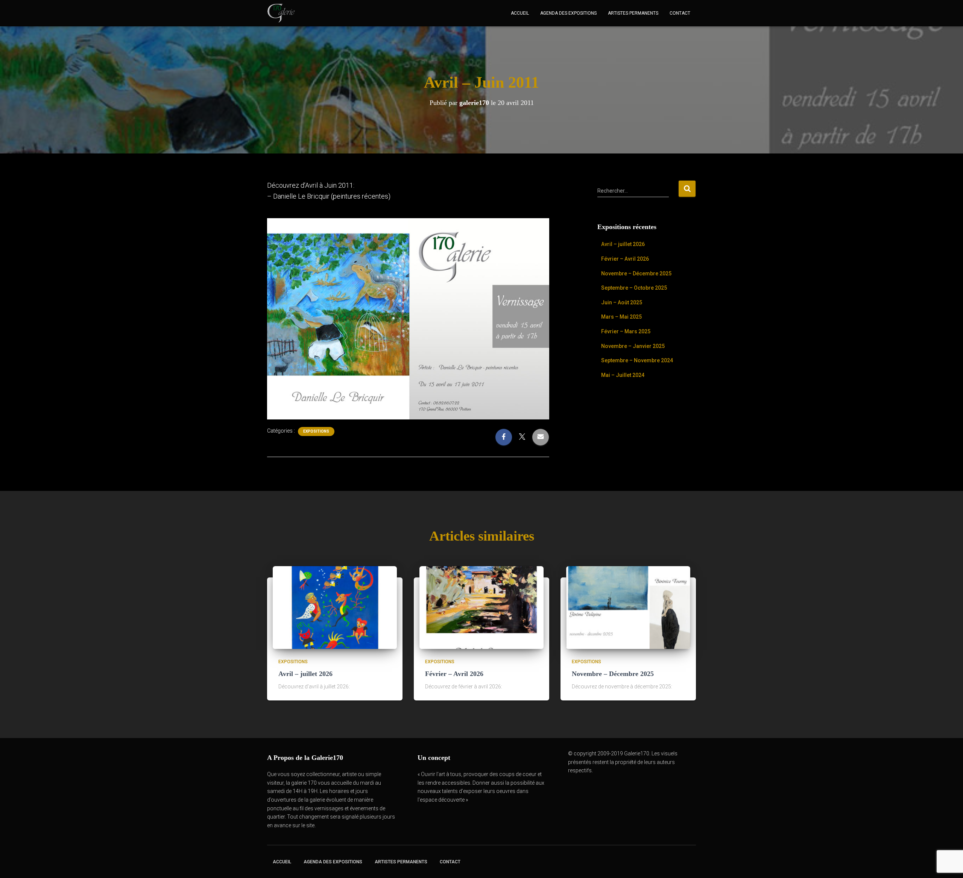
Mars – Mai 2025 (621, 317)
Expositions (316, 431)
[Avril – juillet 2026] (335, 607)
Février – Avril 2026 (625, 259)
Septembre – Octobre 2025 (634, 288)
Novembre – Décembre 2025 (636, 273)
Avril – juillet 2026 (623, 244)
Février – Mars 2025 (625, 331)
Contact (680, 13)
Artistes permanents (633, 13)
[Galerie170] (281, 13)
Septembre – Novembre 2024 (637, 360)
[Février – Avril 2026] (481, 607)
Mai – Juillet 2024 (622, 375)
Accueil (520, 13)
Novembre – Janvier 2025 (633, 346)
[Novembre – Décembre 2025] (628, 607)
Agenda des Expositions (568, 13)
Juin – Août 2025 (621, 302)
